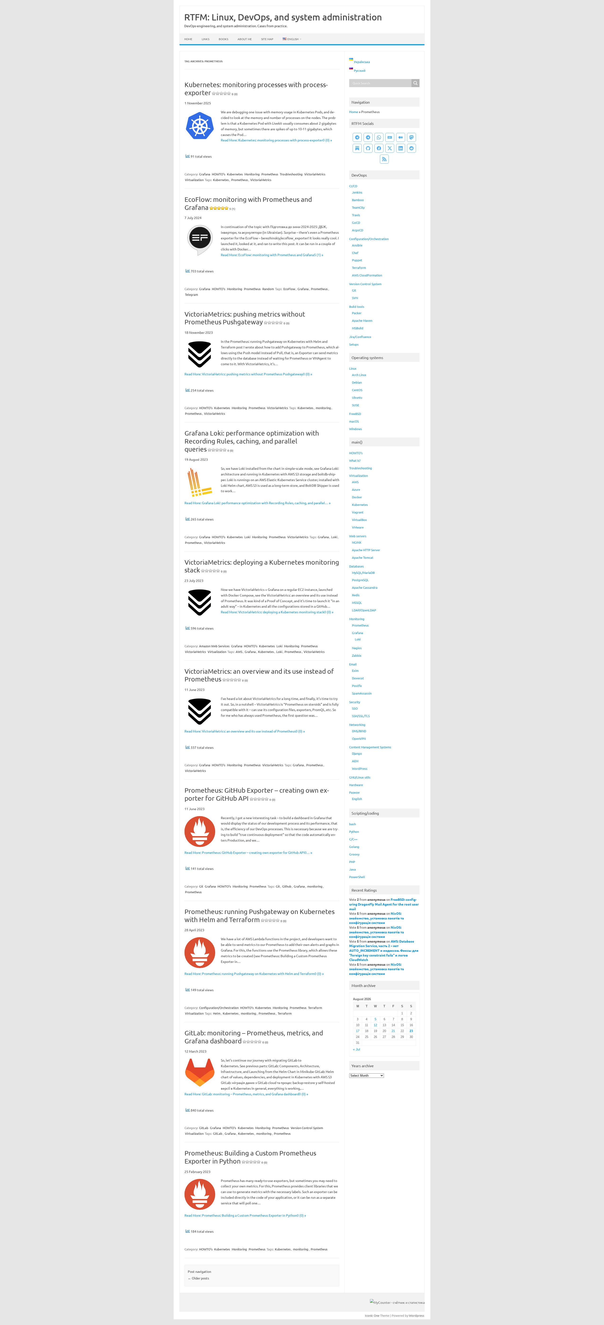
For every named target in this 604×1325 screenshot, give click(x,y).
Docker (357, 497)
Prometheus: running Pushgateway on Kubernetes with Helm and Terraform (260, 915)
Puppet (357, 260)
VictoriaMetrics (314, 174)
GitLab (203, 1128)
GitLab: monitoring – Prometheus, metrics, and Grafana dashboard (254, 1037)
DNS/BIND (359, 731)
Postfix (357, 686)
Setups (354, 344)
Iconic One (372, 1315)
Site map (267, 39)
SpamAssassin (362, 693)
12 (375, 1025)
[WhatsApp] (378, 137)
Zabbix (356, 655)
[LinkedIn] (400, 148)
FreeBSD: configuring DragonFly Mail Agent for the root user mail (384, 904)
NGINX (356, 542)
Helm (216, 1013)
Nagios (357, 648)
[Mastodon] (411, 137)
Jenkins (357, 192)
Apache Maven (362, 320)
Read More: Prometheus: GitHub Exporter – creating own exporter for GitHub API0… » (248, 852)
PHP (352, 862)
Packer (356, 313)
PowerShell (357, 877)
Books (223, 39)
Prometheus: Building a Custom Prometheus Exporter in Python (250, 1157)
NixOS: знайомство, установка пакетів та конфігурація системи (376, 918)
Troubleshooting (291, 174)
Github (286, 886)
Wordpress (416, 1315)
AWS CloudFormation (367, 275)
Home (188, 39)
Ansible (357, 245)
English (357, 799)
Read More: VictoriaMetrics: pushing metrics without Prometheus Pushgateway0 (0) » (248, 374)
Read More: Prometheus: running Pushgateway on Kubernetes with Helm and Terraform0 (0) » (254, 973)
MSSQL (357, 603)
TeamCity (358, 207)
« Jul (356, 1049)
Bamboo (358, 200)
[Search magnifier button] (415, 83)
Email (353, 664)
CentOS (357, 390)
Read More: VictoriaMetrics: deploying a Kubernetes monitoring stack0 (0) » (277, 612)
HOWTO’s (218, 174)
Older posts (198, 1278)
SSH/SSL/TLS (361, 716)
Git (201, 886)
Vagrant (357, 512)
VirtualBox (359, 520)
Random (268, 289)
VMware (358, 527)
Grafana (204, 174)
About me (245, 39)
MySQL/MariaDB (363, 573)
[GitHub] (368, 148)
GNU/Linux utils (359, 777)
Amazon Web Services (214, 646)
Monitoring (252, 174)
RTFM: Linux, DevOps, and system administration (283, 17)
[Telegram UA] (357, 137)
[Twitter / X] (389, 148)
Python (354, 832)
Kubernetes (235, 174)
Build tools (356, 307)
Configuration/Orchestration (219, 1008)
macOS (354, 421)
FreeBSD (355, 414)
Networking (357, 725)
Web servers (357, 536)
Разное (354, 792)
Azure (356, 489)
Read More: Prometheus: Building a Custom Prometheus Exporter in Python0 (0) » (245, 1215)
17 (357, 1031)
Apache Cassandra (365, 587)
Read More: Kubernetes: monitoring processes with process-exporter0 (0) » (276, 140)
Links (205, 39)
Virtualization (194, 180)
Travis (356, 215)
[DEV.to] (389, 137)
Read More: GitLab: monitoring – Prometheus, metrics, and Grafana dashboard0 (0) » (246, 1094)
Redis (356, 595)
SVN (355, 298)
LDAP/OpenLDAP (364, 610)
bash (352, 824)
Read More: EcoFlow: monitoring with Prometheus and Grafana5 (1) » (272, 255)
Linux (353, 368)
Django (357, 753)
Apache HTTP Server (366, 550)
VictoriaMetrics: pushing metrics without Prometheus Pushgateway (245, 318)
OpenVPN (359, 739)
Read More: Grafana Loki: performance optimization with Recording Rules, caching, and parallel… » (258, 503)
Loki (247, 537)
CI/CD (353, 186)
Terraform (315, 1008)
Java (352, 869)
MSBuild (357, 328)
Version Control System (307, 1128)
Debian (357, 382)
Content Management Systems (370, 747)
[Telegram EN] (368, 137)
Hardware (356, 785)
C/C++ (353, 839)
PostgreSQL (360, 580)
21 (393, 1031)
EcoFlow (289, 289)
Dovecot (358, 678)
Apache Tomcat (362, 557)
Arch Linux (359, 375)
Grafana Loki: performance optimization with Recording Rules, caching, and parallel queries (252, 441)
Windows (355, 429)
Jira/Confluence (360, 337)
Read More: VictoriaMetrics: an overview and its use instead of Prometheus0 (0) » (245, 731)
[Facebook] (378, 148)
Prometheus (269, 174)
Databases (356, 566)
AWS (239, 652)
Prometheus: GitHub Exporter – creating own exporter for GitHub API (257, 794)
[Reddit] (411, 148)
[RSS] (384, 159)
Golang (354, 847)
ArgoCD (357, 230)
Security (354, 702)
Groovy (354, 854)
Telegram (191, 294)
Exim (355, 671)
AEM (355, 761)
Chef (355, 253)
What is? (355, 460)
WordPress (359, 768)
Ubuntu (357, 397)
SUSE (355, 405)
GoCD (356, 222)
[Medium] (400, 137)
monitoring (323, 408)
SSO (355, 708)
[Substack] (357, 148)
